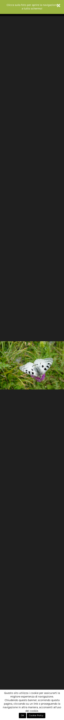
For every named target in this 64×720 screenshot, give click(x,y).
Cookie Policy (36, 715)
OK (22, 715)
